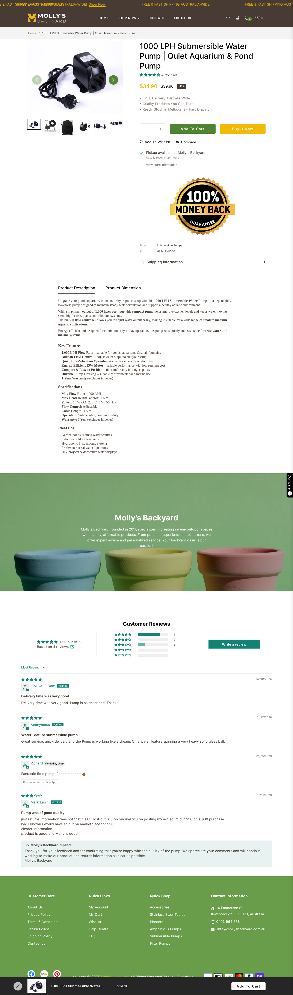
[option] (75, 77)
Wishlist (95, 922)
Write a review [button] (234, 644)
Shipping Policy (40, 936)
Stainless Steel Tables (167, 914)
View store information (161, 164)
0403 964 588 (228, 921)
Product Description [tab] (76, 288)
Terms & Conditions (43, 922)
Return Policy (38, 929)
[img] (31, 679)
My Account (98, 907)
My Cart (95, 914)
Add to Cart (248, 986)
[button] (228, 18)
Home (32, 33)
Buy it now (242, 129)
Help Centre (98, 929)
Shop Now (78, 4)
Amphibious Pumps (165, 929)
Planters (156, 922)
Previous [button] (37, 80)
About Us (35, 907)
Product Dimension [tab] (123, 288)
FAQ (92, 936)
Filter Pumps (160, 943)
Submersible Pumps (166, 936)
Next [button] (113, 80)
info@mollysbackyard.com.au (240, 929)
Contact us (36, 943)
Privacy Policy (38, 914)
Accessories (159, 907)
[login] (237, 17)
